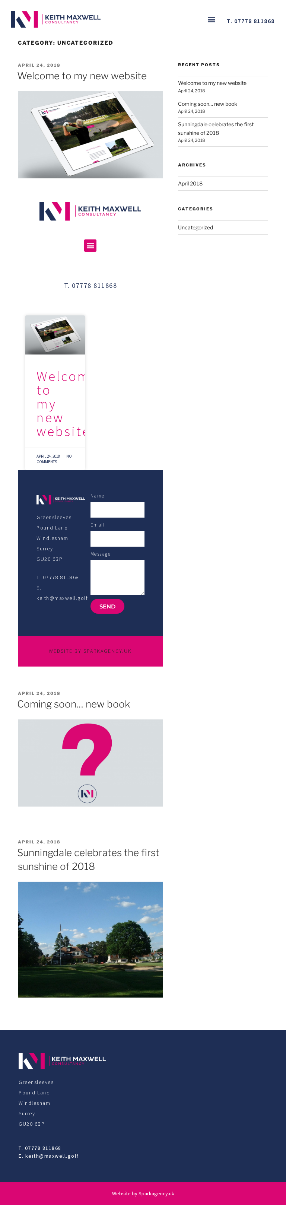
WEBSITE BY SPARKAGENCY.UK (90, 651)
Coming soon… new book (73, 704)
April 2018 (190, 183)
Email (97, 525)
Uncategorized (195, 227)
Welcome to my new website (82, 76)
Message (100, 554)
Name (97, 496)
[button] (211, 19)
